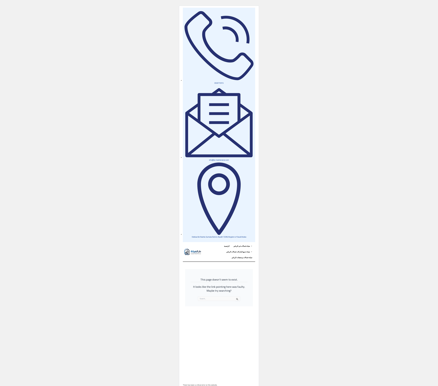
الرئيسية (226, 246)
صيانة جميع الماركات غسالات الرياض (238, 252)
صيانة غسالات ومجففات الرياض (242, 257)
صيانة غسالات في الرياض (241, 246)
